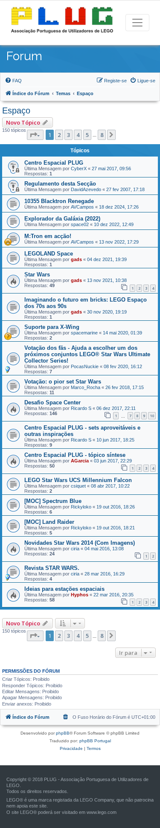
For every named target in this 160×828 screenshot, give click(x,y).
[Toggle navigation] (137, 22)
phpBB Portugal (95, 740)
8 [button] (101, 135)
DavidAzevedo (86, 189)
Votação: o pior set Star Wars (62, 381)
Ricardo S (81, 408)
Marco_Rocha (85, 387)
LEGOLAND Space (48, 253)
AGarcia (80, 460)
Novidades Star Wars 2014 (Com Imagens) (79, 543)
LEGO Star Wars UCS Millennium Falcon (78, 480)
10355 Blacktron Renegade (59, 201)
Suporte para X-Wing (51, 327)
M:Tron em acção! (47, 236)
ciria (75, 548)
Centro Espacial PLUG (53, 163)
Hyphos (79, 594)
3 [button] (68, 135)
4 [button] (77, 135)
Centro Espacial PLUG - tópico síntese (74, 455)
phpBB (63, 733)
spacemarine (84, 332)
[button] (35, 135)
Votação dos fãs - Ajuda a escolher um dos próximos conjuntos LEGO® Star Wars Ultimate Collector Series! (87, 354)
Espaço (16, 110)
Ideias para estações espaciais (64, 589)
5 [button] (87, 135)
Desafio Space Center (52, 402)
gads (76, 259)
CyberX (79, 168)
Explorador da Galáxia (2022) (62, 218)
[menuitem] (13, 81)
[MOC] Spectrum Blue (52, 501)
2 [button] (59, 135)
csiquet (78, 485)
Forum (24, 56)
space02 (80, 224)
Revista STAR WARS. (51, 568)
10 (152, 415)
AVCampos (82, 206)
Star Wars (37, 274)
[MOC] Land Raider (49, 522)
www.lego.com (101, 812)
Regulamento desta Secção (60, 183)
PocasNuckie (85, 366)
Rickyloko (81, 506)
